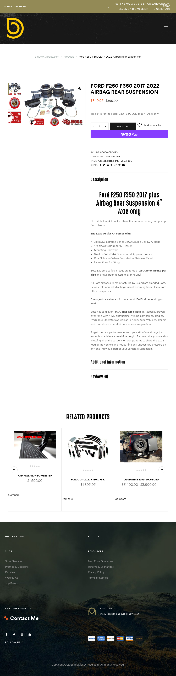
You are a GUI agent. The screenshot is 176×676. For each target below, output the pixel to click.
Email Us (106, 608)
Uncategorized (112, 156)
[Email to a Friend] (123, 165)
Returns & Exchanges (101, 566)
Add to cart (123, 126)
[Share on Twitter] (104, 165)
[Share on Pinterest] (119, 165)
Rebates (10, 572)
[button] (79, 88)
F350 (129, 160)
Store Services (13, 561)
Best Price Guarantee (100, 561)
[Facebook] (6, 634)
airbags (102, 160)
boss (109, 160)
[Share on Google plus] (115, 165)
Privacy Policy (96, 572)
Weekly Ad (11, 577)
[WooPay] (129, 134)
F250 (122, 160)
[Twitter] (14, 634)
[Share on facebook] (100, 165)
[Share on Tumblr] (111, 165)
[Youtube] (29, 634)
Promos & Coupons (17, 566)
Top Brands (12, 583)
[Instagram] (21, 634)
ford (115, 160)
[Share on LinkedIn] (108, 165)
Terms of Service (98, 577)
